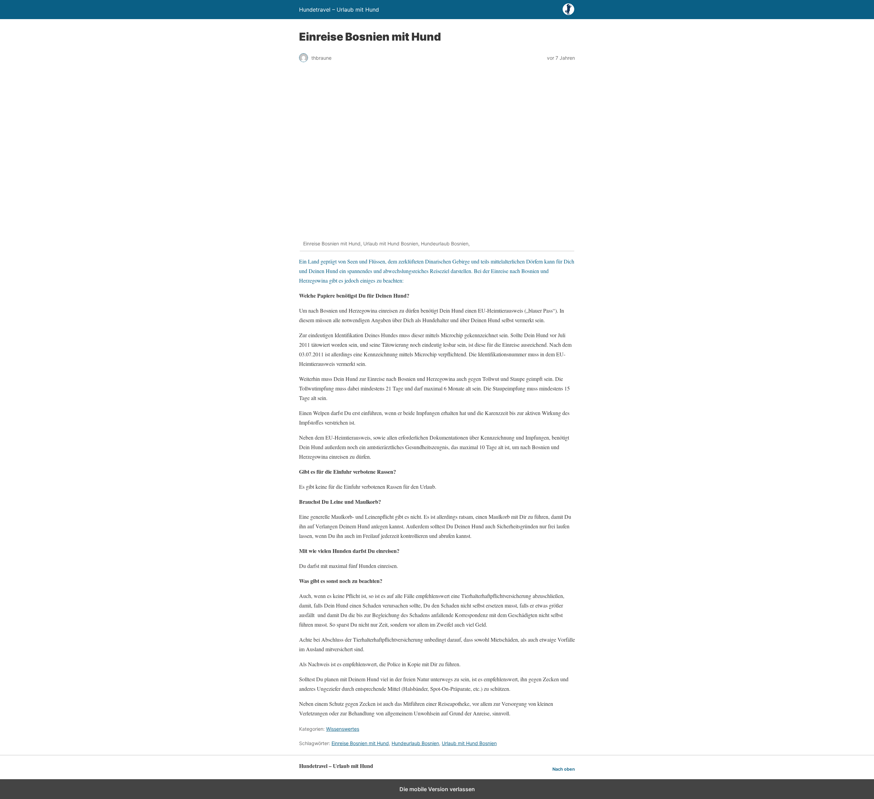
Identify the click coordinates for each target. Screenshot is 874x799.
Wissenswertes (342, 729)
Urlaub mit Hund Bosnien (469, 743)
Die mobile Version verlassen (437, 789)
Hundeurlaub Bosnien (415, 743)
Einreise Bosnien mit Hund (360, 743)
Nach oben (563, 769)
